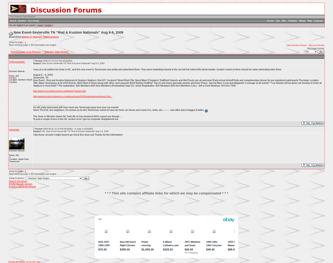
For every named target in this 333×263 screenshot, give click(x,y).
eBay (284, 21)
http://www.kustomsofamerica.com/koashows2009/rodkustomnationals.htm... (72, 96)
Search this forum (18, 181)
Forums (270, 21)
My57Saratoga (51, 37)
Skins (309, 21)
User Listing (33, 21)
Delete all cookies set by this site (24, 262)
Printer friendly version (20, 184)
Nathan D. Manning (32, 37)
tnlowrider (14, 129)
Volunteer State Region (56, 52)
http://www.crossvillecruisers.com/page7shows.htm (59, 91)
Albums (302, 21)
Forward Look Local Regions (26, 52)
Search (13, 21)
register (48, 25)
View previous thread (296, 45)
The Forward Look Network (22, 16)
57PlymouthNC (17, 62)
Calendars (292, 21)
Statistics (22, 21)
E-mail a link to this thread (22, 186)
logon (40, 25)
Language (318, 21)
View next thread (316, 45)
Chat (278, 21)
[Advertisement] (166, 206)
